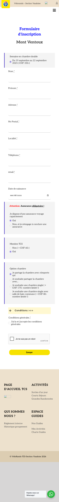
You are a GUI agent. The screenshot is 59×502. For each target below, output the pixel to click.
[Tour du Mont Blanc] (46, 2)
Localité (12, 138)
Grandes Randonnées (42, 399)
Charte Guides (39, 432)
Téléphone (14, 155)
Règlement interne (13, 423)
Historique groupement (15, 426)
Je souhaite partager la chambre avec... (28, 280)
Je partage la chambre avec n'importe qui (30, 274)
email (11, 172)
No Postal (13, 121)
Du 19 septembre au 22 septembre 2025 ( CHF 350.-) (29, 61)
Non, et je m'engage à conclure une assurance (29, 225)
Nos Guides (37, 423)
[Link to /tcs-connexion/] (57, 3)
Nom (11, 71)
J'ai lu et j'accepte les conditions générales (26, 323)
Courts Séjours (39, 395)
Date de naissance (17, 189)
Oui (14, 220)
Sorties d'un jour (40, 392)
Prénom (13, 88)
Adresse (13, 105)
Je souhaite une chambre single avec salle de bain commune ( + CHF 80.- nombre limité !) (30, 294)
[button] (29, 310)
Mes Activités (38, 429)
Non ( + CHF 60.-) (20, 248)
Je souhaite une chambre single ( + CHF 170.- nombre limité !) (29, 286)
